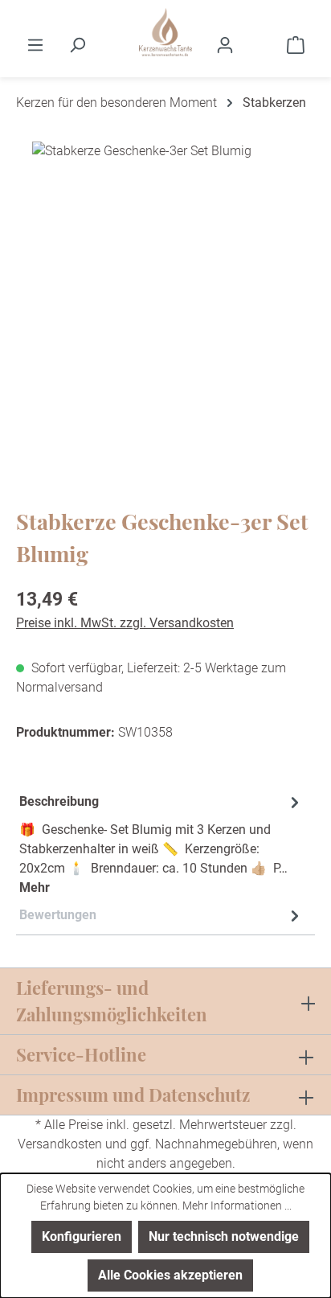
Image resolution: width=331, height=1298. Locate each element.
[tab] (161, 844)
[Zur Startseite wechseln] (165, 32)
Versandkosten (60, 1144)
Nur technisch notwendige (224, 1236)
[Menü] (35, 45)
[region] (165, 302)
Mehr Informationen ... (237, 1205)
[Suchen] (77, 45)
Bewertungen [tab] (57, 914)
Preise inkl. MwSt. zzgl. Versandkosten (125, 623)
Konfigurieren (81, 1236)
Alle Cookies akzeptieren (170, 1275)
